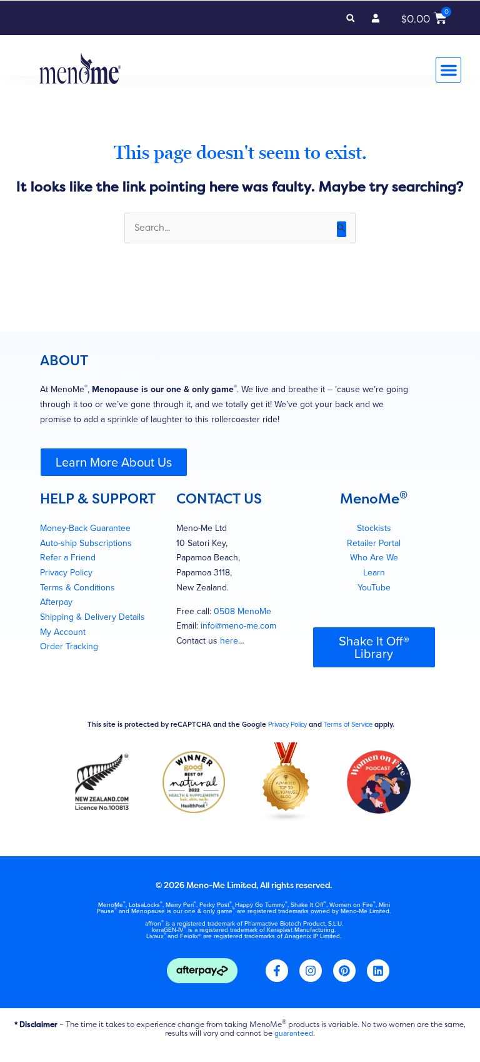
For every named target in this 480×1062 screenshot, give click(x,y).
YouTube (374, 587)
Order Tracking (69, 646)
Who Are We (374, 557)
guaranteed (293, 1033)
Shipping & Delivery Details (92, 617)
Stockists (374, 528)
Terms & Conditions (77, 587)
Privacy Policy (66, 572)
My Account (63, 632)
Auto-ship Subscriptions (86, 543)
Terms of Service (348, 724)
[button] (350, 18)
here (229, 640)
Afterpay (56, 602)
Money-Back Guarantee (85, 528)
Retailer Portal (374, 543)
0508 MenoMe (242, 611)
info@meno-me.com (238, 625)
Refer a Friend (68, 557)
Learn (374, 572)
